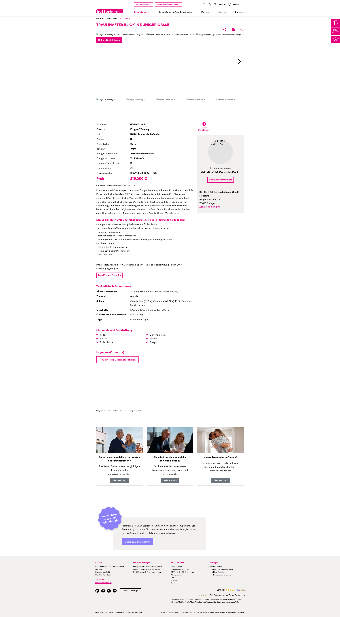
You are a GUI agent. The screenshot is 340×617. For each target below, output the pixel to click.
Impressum (109, 612)
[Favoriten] (209, 4)
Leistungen (213, 562)
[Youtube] (115, 591)
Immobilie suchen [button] (142, 12)
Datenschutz (120, 612)
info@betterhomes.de (103, 582)
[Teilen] (224, 30)
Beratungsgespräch (143, 4)
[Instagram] (103, 591)
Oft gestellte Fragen (141, 562)
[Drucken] (233, 30)
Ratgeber (239, 12)
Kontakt (222, 4)
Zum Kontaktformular (109, 275)
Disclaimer (99, 612)
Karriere (205, 12)
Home (98, 18)
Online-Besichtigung (109, 40)
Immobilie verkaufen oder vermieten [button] (175, 12)
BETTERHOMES (177, 562)
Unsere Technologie (130, 590)
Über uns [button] (222, 12)
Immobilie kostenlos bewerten (168, 4)
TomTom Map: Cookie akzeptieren (117, 359)
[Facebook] (109, 591)
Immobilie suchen (110, 18)
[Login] (215, 4)
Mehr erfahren (119, 480)
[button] (239, 61)
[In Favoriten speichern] (242, 30)
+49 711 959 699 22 (102, 580)
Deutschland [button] (237, 4)
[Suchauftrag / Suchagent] (204, 4)
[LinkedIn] (97, 591)
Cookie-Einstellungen (134, 612)
